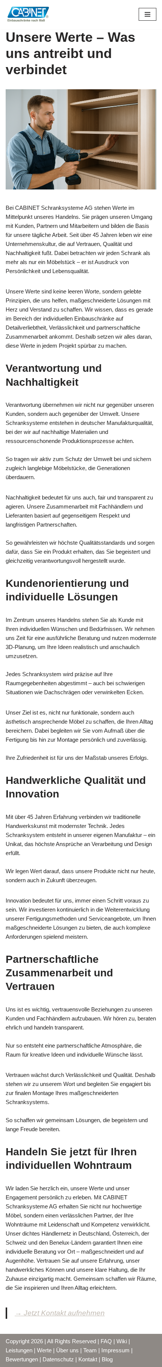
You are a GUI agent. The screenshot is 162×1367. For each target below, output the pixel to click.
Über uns (67, 1350)
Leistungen (19, 1350)
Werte (44, 1350)
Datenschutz (58, 1359)
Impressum (115, 1350)
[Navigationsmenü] (147, 14)
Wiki (121, 1341)
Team (90, 1350)
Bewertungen (22, 1359)
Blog (107, 1359)
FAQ (106, 1341)
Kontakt (87, 1359)
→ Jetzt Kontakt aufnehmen (60, 1313)
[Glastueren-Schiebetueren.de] (28, 14)
